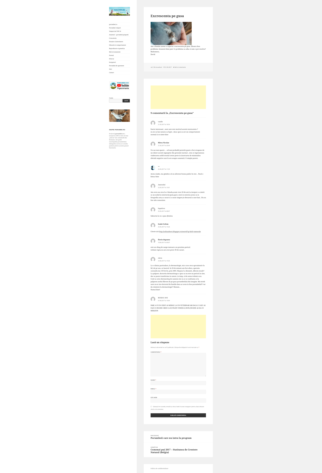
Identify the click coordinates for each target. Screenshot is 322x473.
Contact (111, 72)
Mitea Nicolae (163, 143)
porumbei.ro (113, 24)
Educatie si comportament (117, 45)
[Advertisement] (178, 97)
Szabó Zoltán (163, 224)
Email (153, 389)
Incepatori (112, 62)
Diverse (111, 59)
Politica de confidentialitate (159, 468)
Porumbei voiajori (115, 28)
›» (158, 166)
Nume (153, 380)
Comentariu (156, 352)
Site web (154, 397)
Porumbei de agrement (116, 66)
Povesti (111, 55)
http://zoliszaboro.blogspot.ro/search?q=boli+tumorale (180, 231)
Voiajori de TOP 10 (115, 31)
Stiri (110, 69)
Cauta (111, 98)
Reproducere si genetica (117, 48)
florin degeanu (164, 240)
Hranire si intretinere (116, 42)
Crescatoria (112, 38)
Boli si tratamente (114, 52)
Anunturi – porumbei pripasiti (118, 35)
